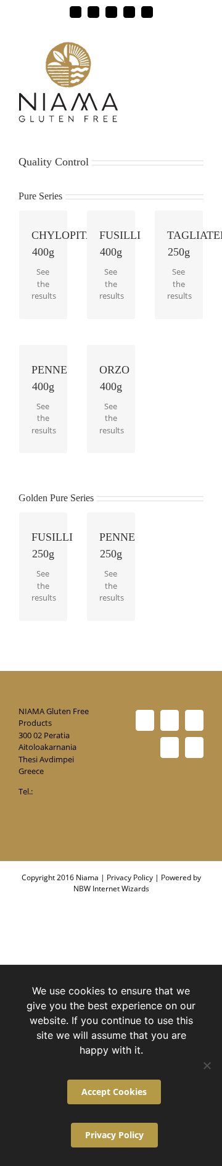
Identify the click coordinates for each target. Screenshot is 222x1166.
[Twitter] (169, 720)
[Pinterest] (194, 720)
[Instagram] (194, 747)
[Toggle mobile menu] (199, 48)
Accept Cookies (114, 1091)
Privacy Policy (130, 877)
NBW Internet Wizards (111, 888)
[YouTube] (169, 747)
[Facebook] (145, 720)
